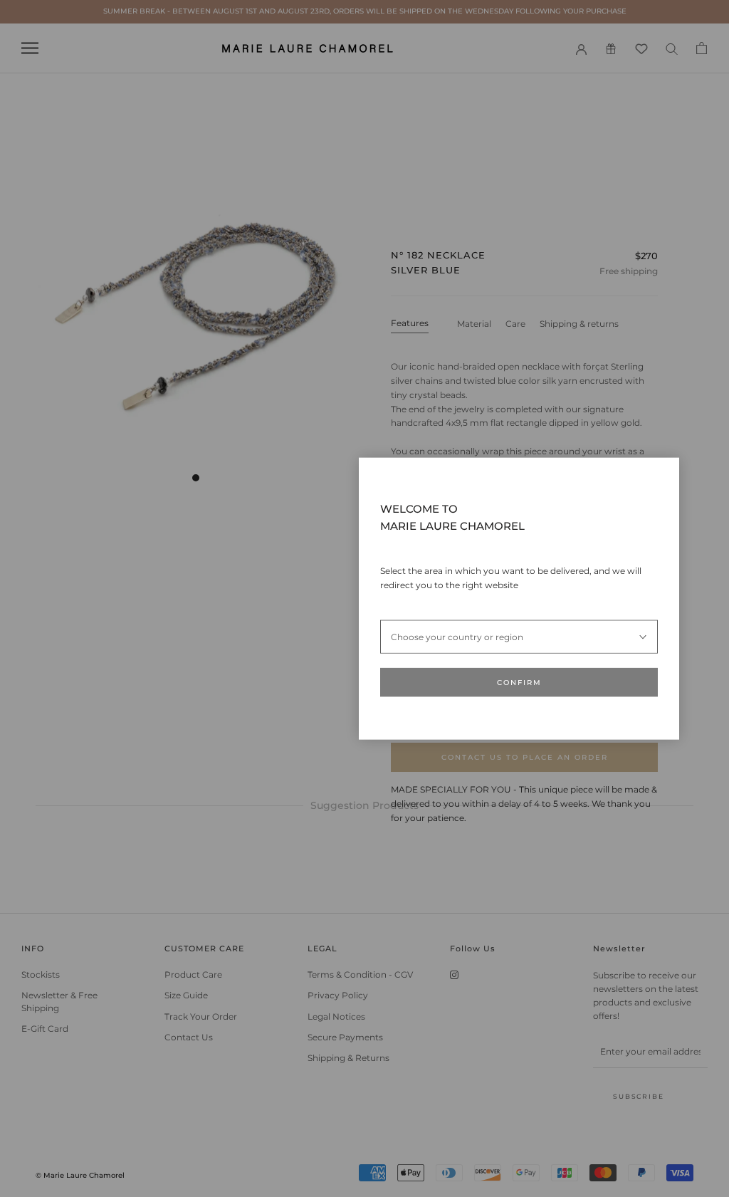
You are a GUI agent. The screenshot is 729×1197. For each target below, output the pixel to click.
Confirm (519, 682)
